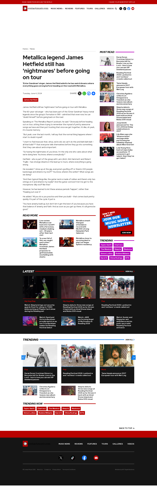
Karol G (104, 258)
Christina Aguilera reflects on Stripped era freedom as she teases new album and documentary (124, 99)
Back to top (126, 428)
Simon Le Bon (107, 253)
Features (80, 9)
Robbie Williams (122, 253)
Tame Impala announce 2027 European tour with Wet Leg (124, 86)
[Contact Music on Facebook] (128, 8)
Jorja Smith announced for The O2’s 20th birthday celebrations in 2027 (124, 127)
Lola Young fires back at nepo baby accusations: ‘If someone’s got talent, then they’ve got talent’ (125, 153)
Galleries (100, 9)
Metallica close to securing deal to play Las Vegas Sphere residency (84, 241)
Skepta (117, 249)
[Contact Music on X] (120, 8)
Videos (110, 9)
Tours (89, 9)
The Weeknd (106, 249)
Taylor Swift (106, 245)
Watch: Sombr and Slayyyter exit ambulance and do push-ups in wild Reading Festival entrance (124, 322)
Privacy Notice (56, 469)
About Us (40, 469)
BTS (127, 258)
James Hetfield (30, 100)
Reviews (69, 9)
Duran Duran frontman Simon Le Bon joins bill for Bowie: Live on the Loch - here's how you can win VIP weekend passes (124, 63)
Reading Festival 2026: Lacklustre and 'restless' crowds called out (124, 76)
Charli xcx (118, 245)
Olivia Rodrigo (116, 258)
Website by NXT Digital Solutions (124, 469)
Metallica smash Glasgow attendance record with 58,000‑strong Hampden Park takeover (83, 226)
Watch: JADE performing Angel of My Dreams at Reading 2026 (86, 320)
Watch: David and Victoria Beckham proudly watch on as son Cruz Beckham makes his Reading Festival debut (48, 322)
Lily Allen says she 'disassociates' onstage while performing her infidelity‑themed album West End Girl (125, 139)
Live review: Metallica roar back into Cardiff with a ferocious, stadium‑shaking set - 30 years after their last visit (46, 227)
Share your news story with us (122, 2)
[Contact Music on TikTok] (124, 8)
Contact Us (47, 469)
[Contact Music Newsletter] (132, 8)
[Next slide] (134, 357)
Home (25, 49)
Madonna (128, 249)
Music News (57, 9)
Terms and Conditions (68, 469)
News (32, 49)
